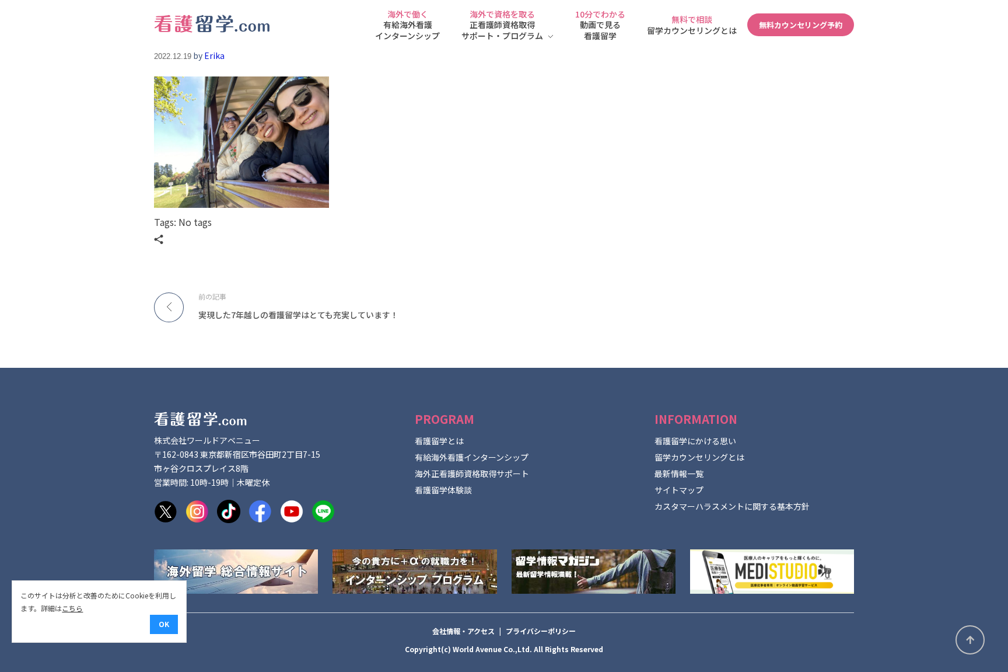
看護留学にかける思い (695, 441)
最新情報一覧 (679, 473)
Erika (214, 55)
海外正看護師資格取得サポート (472, 473)
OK (164, 624)
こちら (72, 608)
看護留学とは (439, 441)
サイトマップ (679, 490)
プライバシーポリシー (541, 631)
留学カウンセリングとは (699, 457)
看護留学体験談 (443, 490)
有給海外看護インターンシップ (471, 457)
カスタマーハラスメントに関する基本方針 (732, 506)
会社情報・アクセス (463, 631)
